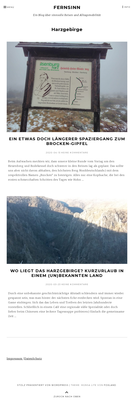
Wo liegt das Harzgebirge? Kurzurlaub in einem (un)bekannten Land (67, 273)
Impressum (15, 358)
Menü (10, 7)
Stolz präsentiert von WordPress (42, 385)
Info (127, 7)
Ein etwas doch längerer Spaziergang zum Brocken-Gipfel (67, 141)
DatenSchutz (33, 358)
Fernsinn (67, 7)
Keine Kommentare (74, 152)
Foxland (110, 385)
